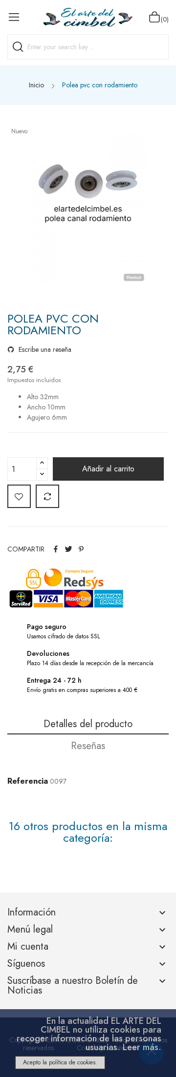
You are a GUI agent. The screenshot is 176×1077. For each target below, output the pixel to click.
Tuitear (68, 549)
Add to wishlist (19, 496)
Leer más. (142, 1047)
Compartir (55, 549)
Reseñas (88, 746)
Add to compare (47, 496)
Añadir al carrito (108, 468)
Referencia (27, 781)
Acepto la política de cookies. (60, 1062)
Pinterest (81, 549)
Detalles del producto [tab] (88, 724)
